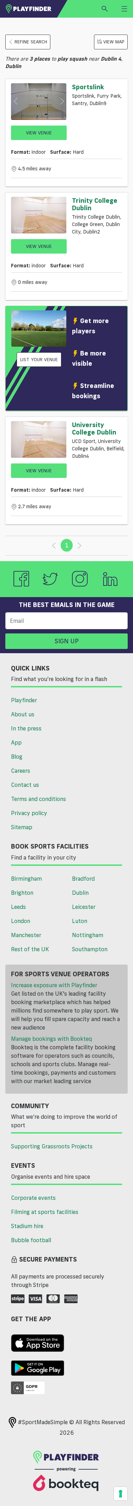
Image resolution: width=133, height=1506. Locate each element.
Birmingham (26, 878)
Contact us (25, 784)
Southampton (89, 949)
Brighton (22, 892)
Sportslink (88, 87)
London (20, 920)
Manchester (26, 935)
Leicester (83, 906)
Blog (16, 756)
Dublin (80, 892)
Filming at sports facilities (44, 1211)
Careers (20, 770)
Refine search (31, 41)
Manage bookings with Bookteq (51, 1038)
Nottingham (87, 935)
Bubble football (31, 1240)
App (16, 742)
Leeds (18, 906)
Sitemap (21, 827)
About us (22, 714)
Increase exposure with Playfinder (54, 985)
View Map (113, 41)
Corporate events (33, 1197)
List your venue (39, 359)
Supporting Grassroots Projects (52, 1146)
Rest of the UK (30, 949)
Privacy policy (29, 812)
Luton (79, 920)
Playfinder (24, 700)
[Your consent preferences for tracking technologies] (120, 1493)
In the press (26, 728)
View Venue (39, 132)
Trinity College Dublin (94, 204)
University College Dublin (94, 428)
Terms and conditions (38, 798)
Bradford (83, 878)
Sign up (67, 641)
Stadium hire (27, 1225)
